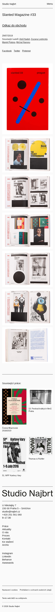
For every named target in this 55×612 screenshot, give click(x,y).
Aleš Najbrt (24, 39)
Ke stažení (7, 542)
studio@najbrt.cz (11, 511)
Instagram (7, 553)
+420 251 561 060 (12, 514)
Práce (5, 526)
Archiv (5, 545)
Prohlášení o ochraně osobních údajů (35, 590)
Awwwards (8, 562)
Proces (6, 535)
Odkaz (6, 25)
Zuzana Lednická (39, 39)
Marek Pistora (8, 42)
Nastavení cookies (10, 590)
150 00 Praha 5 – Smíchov (16, 508)
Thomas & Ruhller (36, 459)
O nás (5, 532)
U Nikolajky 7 (9, 505)
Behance (7, 559)
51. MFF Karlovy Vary (11, 475)
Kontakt (6, 538)
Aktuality (6, 529)
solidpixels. (22, 598)
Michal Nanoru (23, 42)
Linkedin (6, 556)
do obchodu (18, 25)
